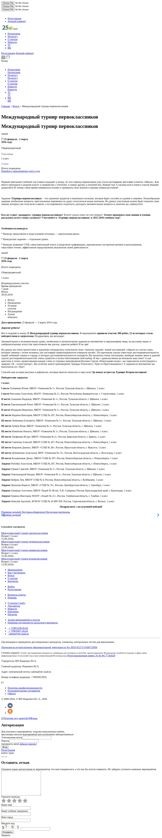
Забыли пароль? (28, 744)
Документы (14, 606)
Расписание (14, 33)
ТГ (9, 45)
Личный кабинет (17, 21)
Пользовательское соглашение (24, 690)
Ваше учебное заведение (14, 811)
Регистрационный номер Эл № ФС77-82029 (91, 655)
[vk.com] (5, 756)
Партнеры (13, 611)
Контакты (13, 581)
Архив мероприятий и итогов (24, 619)
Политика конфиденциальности (25, 688)
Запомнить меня (10, 744)
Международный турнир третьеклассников (24, 533)
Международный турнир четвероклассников (25, 541)
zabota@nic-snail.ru (18, 633)
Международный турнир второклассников (24, 558)
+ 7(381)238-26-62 (18, 628)
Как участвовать (16, 572)
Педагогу (13, 36)
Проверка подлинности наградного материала (33, 622)
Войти (11, 586)
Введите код (8, 823)
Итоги (15, 106)
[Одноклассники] (10, 713)
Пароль (5, 740)
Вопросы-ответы (17, 594)
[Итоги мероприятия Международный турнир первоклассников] (10, 29)
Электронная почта (11, 737)
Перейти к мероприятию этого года (20, 171)
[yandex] (2, 756)
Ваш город (7, 817)
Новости (12, 42)
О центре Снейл (16, 603)
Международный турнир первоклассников (24, 550)
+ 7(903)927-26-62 (18, 631)
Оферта (12, 693)
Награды (12, 614)
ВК (9, 48)
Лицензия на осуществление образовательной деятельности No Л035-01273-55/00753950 (49, 647)
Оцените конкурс (10, 796)
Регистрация (14, 18)
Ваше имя (6, 804)
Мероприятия (15, 569)
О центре (13, 39)
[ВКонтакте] (10, 707)
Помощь (12, 597)
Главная (5, 106)
